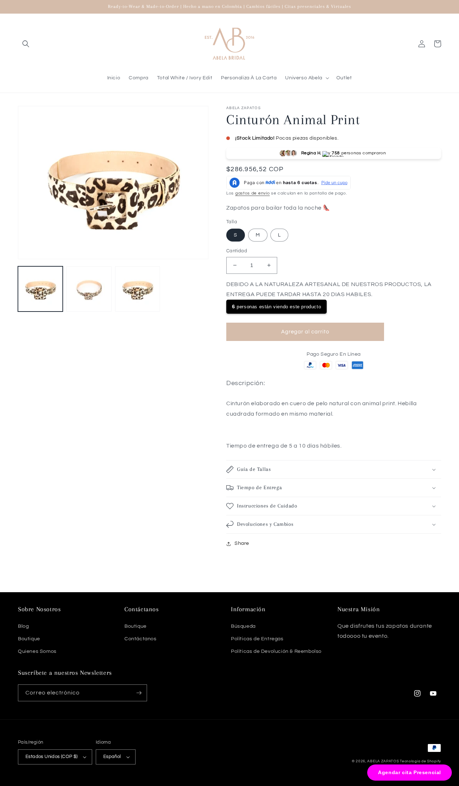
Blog (23, 626)
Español (112, 756)
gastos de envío (252, 193)
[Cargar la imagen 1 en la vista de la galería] (40, 288)
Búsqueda (243, 626)
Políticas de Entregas (257, 638)
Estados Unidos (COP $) (51, 756)
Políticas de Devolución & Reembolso (276, 651)
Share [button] (242, 543)
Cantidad (236, 250)
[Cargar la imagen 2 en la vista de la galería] (88, 288)
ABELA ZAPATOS (383, 761)
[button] (26, 44)
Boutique (29, 638)
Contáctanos (140, 638)
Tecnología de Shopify (420, 761)
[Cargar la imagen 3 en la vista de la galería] (137, 288)
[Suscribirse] (139, 692)
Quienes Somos (37, 651)
